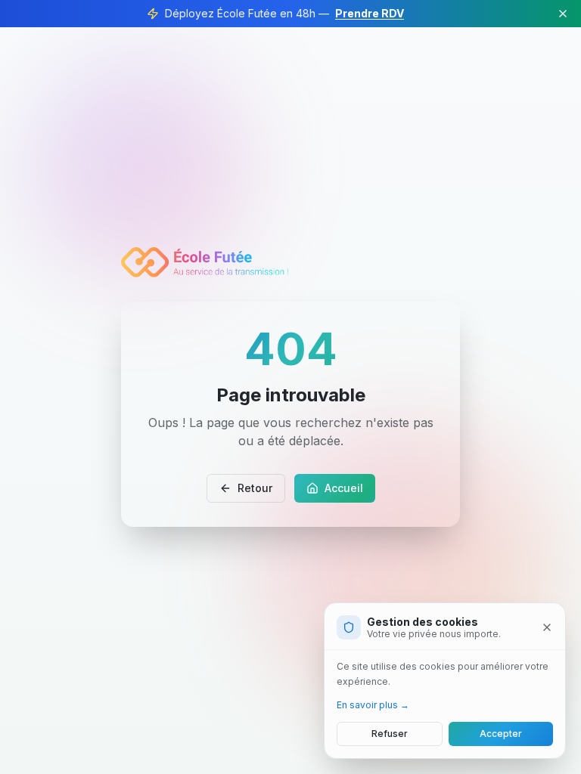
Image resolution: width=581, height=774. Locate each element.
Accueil (344, 487)
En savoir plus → (373, 705)
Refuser (389, 733)
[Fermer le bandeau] (563, 14)
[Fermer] (547, 627)
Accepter (501, 733)
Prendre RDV (369, 13)
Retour (255, 487)
